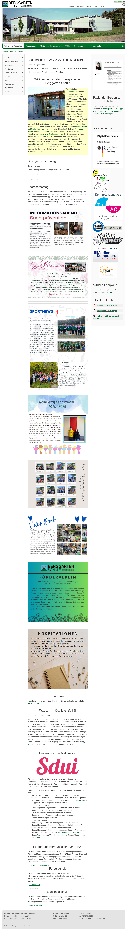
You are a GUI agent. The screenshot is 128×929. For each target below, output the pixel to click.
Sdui (46, 781)
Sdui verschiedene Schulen (68, 833)
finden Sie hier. (106, 292)
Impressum (80, 6)
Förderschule (31, 46)
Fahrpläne (8, 76)
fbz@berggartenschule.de (20, 918)
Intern (102, 6)
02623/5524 (24, 916)
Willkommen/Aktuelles (13, 46)
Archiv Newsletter (11, 73)
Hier (74, 739)
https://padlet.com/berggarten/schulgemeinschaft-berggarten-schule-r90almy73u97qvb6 (108, 111)
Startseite (5, 51)
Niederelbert (36, 129)
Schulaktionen (10, 65)
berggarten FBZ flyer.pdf (107, 311)
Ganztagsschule (80, 46)
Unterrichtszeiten (11, 61)
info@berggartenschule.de (94, 918)
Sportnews (8, 69)
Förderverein (95, 46)
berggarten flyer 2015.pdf (107, 305)
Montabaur (79, 129)
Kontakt (72, 6)
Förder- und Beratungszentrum (51, 134)
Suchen (96, 6)
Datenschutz (9, 84)
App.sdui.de (76, 800)
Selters (84, 126)
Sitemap (88, 6)
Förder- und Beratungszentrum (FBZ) (55, 46)
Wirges (78, 126)
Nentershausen (43, 131)
